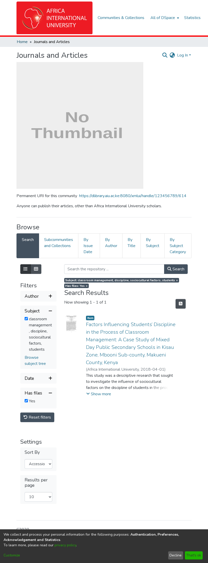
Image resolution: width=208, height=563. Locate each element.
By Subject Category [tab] (178, 246)
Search (177, 269)
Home (22, 42)
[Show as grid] (36, 269)
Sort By (32, 452)
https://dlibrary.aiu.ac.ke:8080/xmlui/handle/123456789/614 (132, 196)
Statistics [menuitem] (192, 18)
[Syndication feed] (181, 304)
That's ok (193, 555)
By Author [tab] (111, 243)
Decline (175, 555)
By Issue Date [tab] (88, 246)
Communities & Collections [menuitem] (121, 18)
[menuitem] (164, 17)
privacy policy (65, 545)
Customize (12, 555)
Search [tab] (28, 239)
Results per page (36, 482)
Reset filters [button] (39, 417)
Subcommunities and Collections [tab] (58, 243)
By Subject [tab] (152, 243)
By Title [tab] (131, 243)
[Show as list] (25, 269)
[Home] (54, 18)
